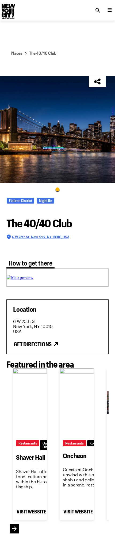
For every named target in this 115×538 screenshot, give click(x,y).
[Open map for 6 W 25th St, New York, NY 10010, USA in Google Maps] (20, 277)
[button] (57, 129)
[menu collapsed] (109, 10)
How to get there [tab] (30, 263)
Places (16, 53)
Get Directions (33, 344)
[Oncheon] (77, 402)
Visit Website (31, 511)
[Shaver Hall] (30, 402)
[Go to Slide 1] (57, 189)
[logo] (8, 8)
